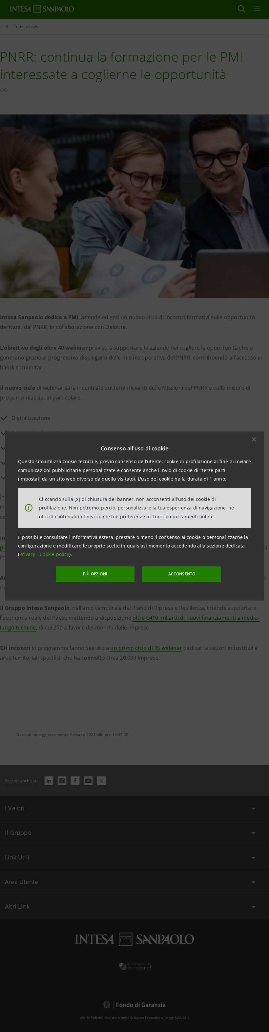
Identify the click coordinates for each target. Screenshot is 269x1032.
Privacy (28, 554)
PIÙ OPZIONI (95, 574)
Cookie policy (54, 554)
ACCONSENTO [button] (182, 574)
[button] (254, 439)
